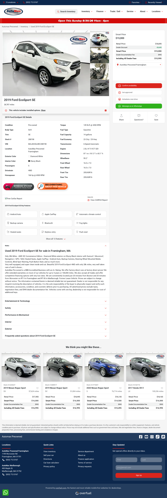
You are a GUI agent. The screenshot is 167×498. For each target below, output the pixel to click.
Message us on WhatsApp (132, 106)
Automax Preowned (10, 27)
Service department (86, 451)
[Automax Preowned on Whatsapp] (162, 436)
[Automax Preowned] (13, 11)
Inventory (24, 27)
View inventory (50, 451)
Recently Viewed (154, 2)
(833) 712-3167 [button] (32, 2)
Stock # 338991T (51, 385)
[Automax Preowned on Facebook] (140, 436)
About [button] (142, 11)
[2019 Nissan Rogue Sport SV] (21, 367)
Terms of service (85, 463)
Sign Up (139, 475)
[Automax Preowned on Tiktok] (156, 436)
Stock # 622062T (9, 385)
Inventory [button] (86, 11)
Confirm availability (129, 86)
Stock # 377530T (92, 385)
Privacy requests (85, 466)
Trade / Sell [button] (115, 11)
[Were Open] (83, 21)
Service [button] (130, 11)
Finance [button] (99, 11)
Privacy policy (49, 466)
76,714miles (117, 391)
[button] (11, 2)
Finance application (86, 459)
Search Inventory (67, 11)
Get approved (127, 92)
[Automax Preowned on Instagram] (151, 436)
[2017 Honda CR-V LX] (146, 367)
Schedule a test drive (130, 99)
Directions (48, 459)
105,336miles (157, 391)
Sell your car (49, 455)
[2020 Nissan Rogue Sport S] (104, 367)
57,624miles (34, 391)
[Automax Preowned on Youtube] (145, 436)
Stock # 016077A (134, 385)
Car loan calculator (51, 463)
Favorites (135, 2)
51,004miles (75, 391)
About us (81, 455)
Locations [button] (156, 11)
